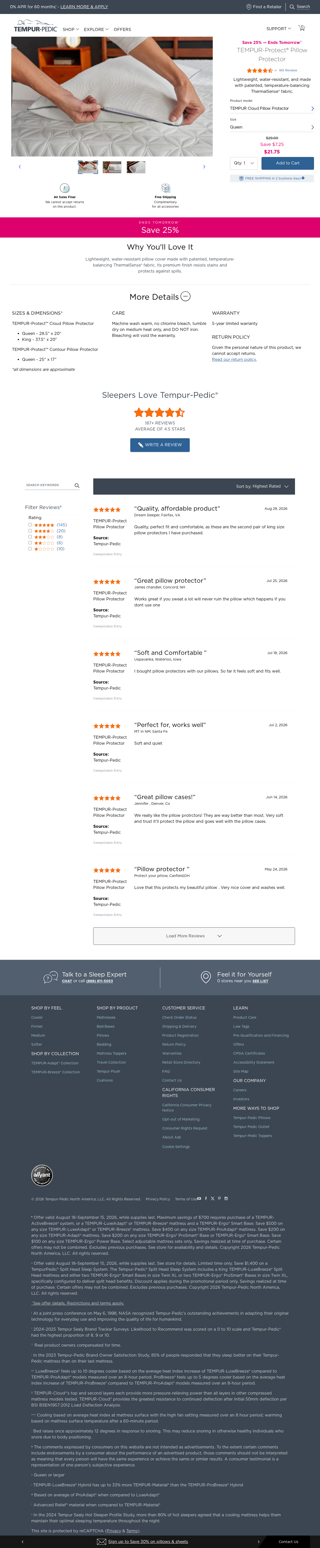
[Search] (77, 485)
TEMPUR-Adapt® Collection (54, 1063)
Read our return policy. (234, 359)
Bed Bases (105, 1026)
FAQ (166, 1071)
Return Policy (174, 1044)
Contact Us (172, 1080)
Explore (94, 29)
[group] (194, 531)
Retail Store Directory (181, 1062)
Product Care (244, 1017)
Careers (239, 1090)
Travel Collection (111, 1062)
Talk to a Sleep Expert (94, 974)
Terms (132, 1531)
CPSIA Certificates (249, 1053)
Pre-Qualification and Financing (261, 1035)
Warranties (172, 1053)
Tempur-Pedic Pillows (251, 1118)
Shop (68, 29)
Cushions (105, 1080)
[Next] (204, 167)
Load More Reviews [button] (185, 936)
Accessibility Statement (253, 1062)
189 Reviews (288, 70)
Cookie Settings (176, 1147)
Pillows (103, 1035)
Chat (67, 981)
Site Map (240, 1071)
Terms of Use (186, 1199)
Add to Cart (288, 163)
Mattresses (106, 1017)
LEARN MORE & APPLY (84, 6)
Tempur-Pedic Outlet (251, 1127)
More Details (154, 297)
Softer (36, 1044)
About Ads (171, 1137)
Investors (241, 1099)
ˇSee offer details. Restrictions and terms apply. (77, 1303)
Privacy (114, 1531)
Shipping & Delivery (179, 1026)
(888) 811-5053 (99, 981)
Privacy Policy (158, 1199)
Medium (38, 1035)
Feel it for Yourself (244, 974)
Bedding (104, 1044)
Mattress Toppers (111, 1053)
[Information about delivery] (303, 177)
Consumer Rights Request (185, 1128)
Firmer (37, 1026)
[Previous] (19, 167)
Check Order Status (179, 1017)
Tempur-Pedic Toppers (252, 1136)
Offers (122, 29)
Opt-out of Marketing (181, 1119)
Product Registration (180, 1035)
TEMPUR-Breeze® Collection (55, 1072)
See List (260, 981)
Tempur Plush (108, 1071)
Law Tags (241, 1026)
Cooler (37, 1017)
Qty (237, 163)
